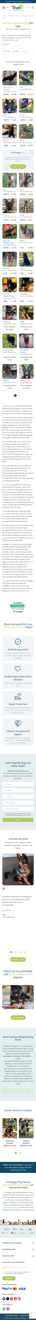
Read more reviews (18, 959)
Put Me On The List (18, 166)
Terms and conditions (11, 1315)
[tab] (11, 952)
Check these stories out (10, 1207)
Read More (6, 44)
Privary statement (25, 1315)
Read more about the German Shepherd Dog (19, 1091)
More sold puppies (18, 1018)
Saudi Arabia (11, 917)
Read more (6, 910)
